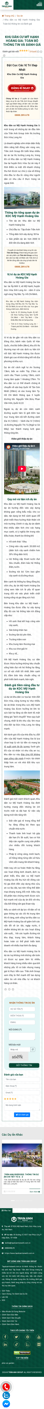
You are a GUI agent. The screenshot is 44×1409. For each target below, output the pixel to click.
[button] (13, 1200)
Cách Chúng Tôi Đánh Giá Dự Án (14, 1294)
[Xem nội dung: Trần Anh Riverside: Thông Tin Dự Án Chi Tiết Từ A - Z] (22, 1155)
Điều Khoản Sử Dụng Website (13, 1312)
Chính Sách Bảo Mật (10, 1315)
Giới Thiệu (6, 1291)
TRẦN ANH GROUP (15, 1372)
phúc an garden (8, 1363)
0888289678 (10, 1248)
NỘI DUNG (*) (15, 1029)
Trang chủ (9, 15)
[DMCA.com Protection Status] (22, 1353)
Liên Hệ (5, 1297)
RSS (3, 1300)
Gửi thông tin (24, 1065)
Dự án (20, 15)
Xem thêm (34, 1192)
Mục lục (7, 1210)
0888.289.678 (22, 115)
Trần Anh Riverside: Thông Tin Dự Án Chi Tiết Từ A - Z (21, 1175)
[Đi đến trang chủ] (6, 5)
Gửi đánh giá (23, 1115)
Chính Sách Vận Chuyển (11, 1318)
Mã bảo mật (15, 1044)
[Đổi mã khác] (32, 1049)
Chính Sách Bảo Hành (10, 1324)
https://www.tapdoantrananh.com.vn (19, 1253)
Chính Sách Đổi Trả (9, 1321)
